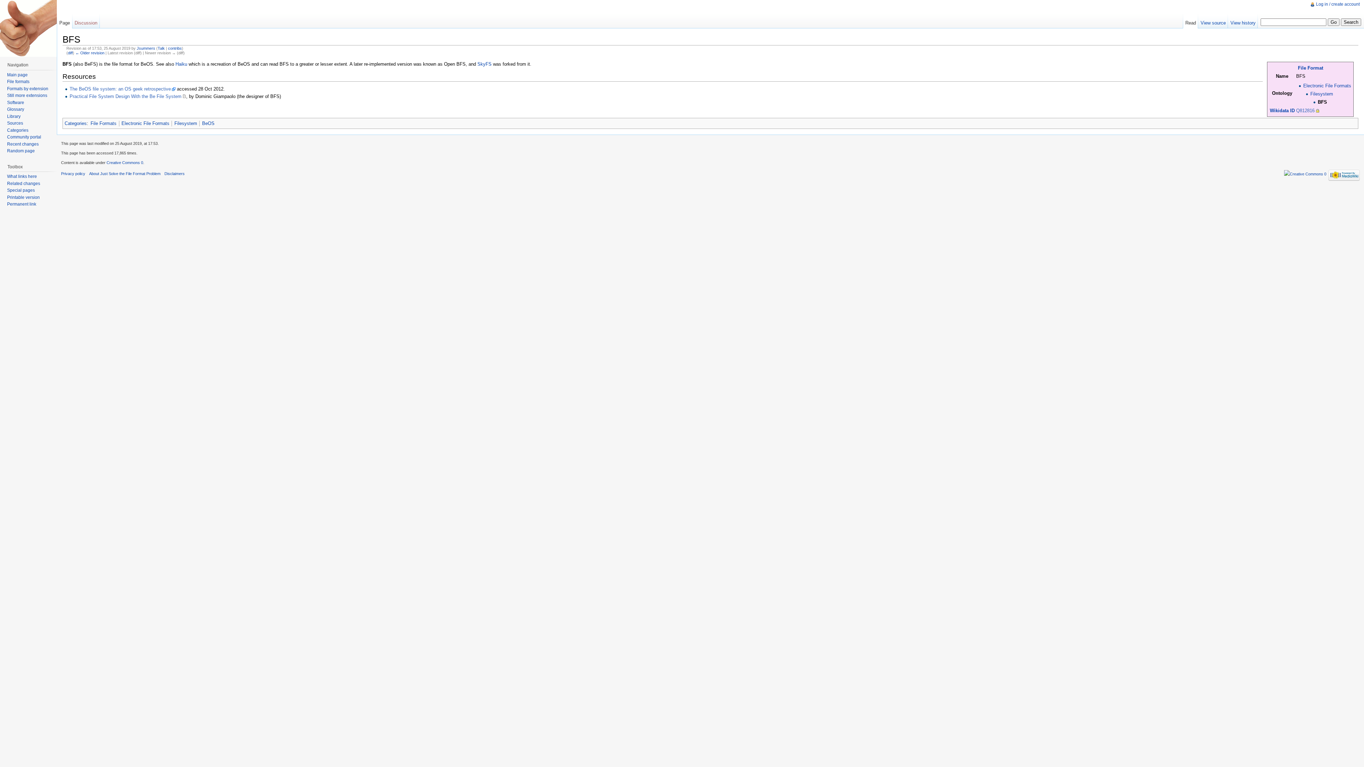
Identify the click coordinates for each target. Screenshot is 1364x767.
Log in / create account (1338, 4)
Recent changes (23, 144)
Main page (17, 74)
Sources (15, 123)
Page (64, 23)
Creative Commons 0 (125, 163)
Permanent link (21, 204)
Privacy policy (73, 174)
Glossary (15, 109)
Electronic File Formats (1327, 85)
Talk (161, 48)
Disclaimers (174, 174)
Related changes (23, 183)
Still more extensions (27, 95)
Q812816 (1305, 110)
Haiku (181, 64)
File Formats (104, 123)
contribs (175, 48)
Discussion (86, 23)
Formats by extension (27, 88)
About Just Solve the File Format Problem (125, 174)
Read (1190, 23)
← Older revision (89, 53)
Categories (76, 123)
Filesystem (1321, 94)
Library (14, 116)
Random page (21, 150)
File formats (18, 81)
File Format (1310, 68)
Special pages (21, 190)
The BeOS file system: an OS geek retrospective (120, 89)
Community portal (24, 137)
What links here (22, 176)
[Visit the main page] (28, 28)
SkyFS (484, 64)
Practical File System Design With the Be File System (126, 96)
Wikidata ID (1282, 110)
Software (15, 102)
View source (1213, 23)
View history (1243, 23)
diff (70, 53)
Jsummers (146, 48)
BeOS (208, 123)
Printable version (23, 197)
